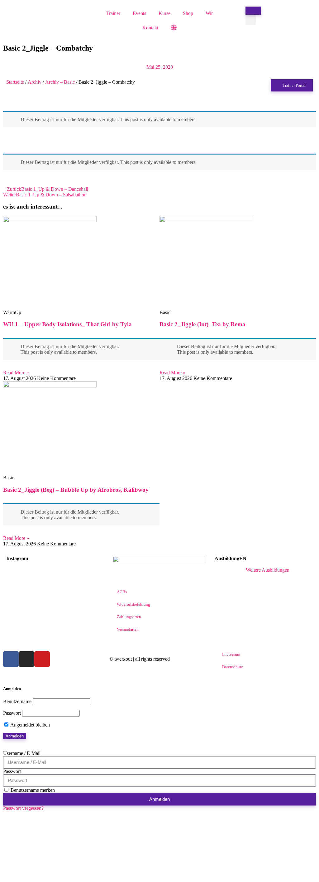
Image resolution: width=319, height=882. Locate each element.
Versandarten (128, 629)
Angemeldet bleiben (29, 724)
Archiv (34, 82)
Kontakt (150, 27)
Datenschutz (232, 666)
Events (139, 13)
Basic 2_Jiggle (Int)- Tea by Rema (202, 324)
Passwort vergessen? (23, 808)
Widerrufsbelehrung (133, 604)
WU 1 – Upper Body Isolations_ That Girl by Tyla (67, 324)
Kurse (164, 13)
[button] (250, 20)
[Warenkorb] (253, 11)
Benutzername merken (32, 790)
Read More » (16, 372)
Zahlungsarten (129, 616)
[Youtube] (42, 659)
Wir (209, 13)
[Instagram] (26, 659)
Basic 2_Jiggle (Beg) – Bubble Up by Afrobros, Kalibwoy (76, 489)
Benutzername (17, 701)
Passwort (12, 713)
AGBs (122, 591)
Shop (188, 13)
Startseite (15, 82)
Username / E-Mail (21, 753)
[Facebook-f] (11, 659)
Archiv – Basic (60, 82)
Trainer (113, 13)
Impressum (231, 654)
